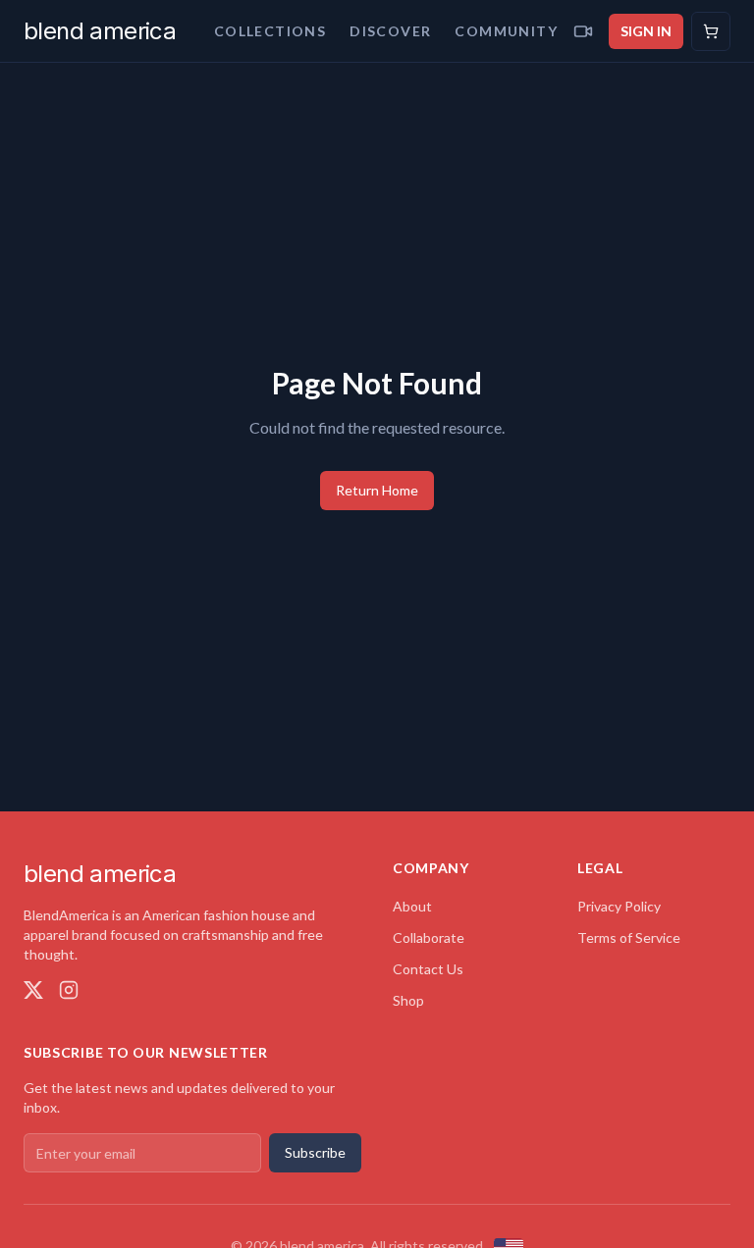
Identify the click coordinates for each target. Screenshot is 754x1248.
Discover (390, 31)
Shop (408, 1000)
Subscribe (315, 1152)
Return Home (377, 490)
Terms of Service (628, 937)
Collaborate (428, 937)
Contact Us (428, 969)
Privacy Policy (619, 906)
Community (506, 31)
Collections (270, 31)
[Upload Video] (583, 31)
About (412, 906)
